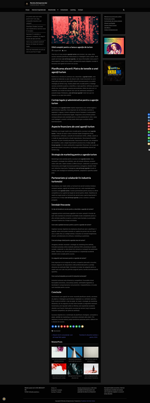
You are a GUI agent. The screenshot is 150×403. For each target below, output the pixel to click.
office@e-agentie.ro (34, 391)
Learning (73, 10)
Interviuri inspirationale (39, 10)
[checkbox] (4, 399)
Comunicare (64, 10)
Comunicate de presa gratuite (113, 21)
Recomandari (57, 331)
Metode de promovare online (112, 16)
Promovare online (109, 19)
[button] (53, 326)
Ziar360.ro (107, 27)
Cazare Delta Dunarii (110, 25)
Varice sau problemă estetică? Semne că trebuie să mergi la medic (35, 44)
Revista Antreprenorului (38, 3)
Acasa (27, 10)
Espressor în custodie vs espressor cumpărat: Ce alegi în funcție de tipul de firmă (35, 36)
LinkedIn (60, 390)
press (65, 50)
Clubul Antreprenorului (111, 30)
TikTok (52, 388)
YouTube (53, 391)
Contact (80, 10)
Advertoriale (51, 10)
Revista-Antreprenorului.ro (84, 388)
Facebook (53, 390)
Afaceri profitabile (109, 23)
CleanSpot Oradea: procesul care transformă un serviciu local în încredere (36, 29)
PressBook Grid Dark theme (88, 401)
